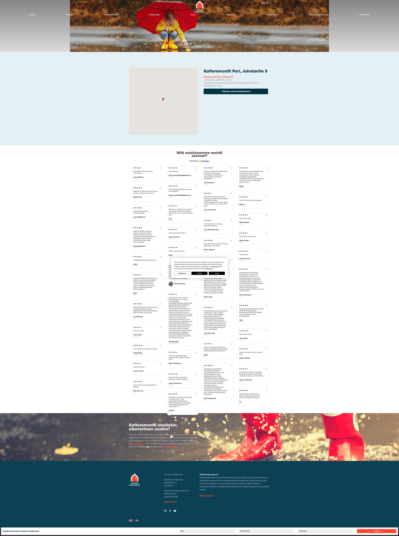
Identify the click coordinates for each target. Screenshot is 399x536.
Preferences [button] (209, 268)
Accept (217, 273)
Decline (199, 273)
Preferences (182, 273)
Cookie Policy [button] (216, 266)
